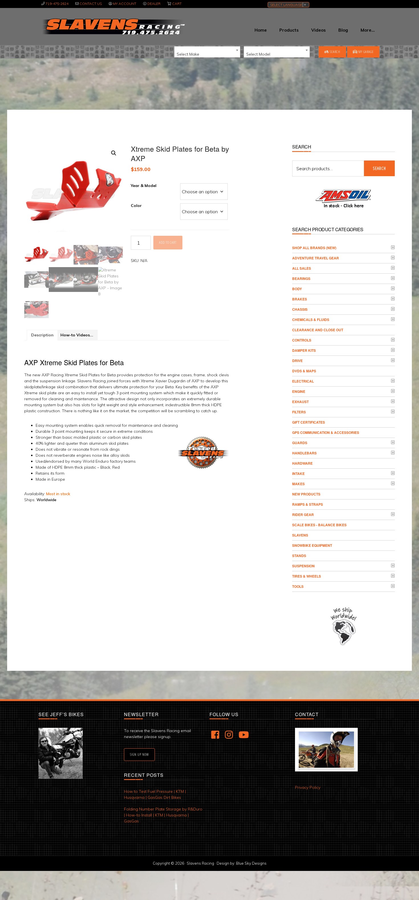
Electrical (303, 381)
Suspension (303, 565)
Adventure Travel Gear (315, 258)
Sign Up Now (139, 754)
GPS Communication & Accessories (325, 432)
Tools (298, 586)
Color (136, 205)
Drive (297, 360)
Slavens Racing (113, 26)
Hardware (302, 463)
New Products (306, 494)
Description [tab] (42, 335)
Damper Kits (304, 350)
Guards (299, 442)
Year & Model (143, 185)
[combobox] (207, 52)
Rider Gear (303, 514)
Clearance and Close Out (317, 329)
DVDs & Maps (304, 370)
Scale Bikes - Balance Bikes (319, 524)
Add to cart (168, 242)
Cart (177, 3)
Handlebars (304, 453)
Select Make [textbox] (188, 54)
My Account (124, 3)
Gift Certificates (308, 422)
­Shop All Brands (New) (314, 247)
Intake (298, 473)
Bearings (301, 278)
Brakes (299, 299)
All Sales (301, 268)
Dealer (153, 3)
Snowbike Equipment (312, 545)
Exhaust (300, 401)
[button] (114, 153)
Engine (298, 391)
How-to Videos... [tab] (76, 335)
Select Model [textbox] (258, 54)
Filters (299, 412)
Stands (299, 555)
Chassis (300, 309)
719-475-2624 (57, 3)
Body (297, 288)
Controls (301, 340)
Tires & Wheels (306, 576)
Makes (298, 483)
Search (334, 51)
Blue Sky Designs (251, 863)
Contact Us (91, 3)
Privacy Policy (307, 787)
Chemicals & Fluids (310, 319)
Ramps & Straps (307, 504)
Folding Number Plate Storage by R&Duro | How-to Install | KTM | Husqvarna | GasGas (163, 815)
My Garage (365, 51)
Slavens (300, 535)
